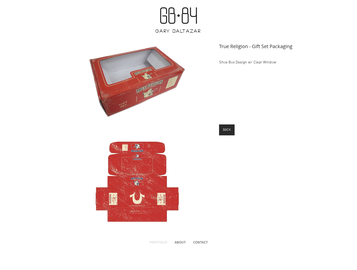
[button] (137, 81)
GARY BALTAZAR (178, 31)
